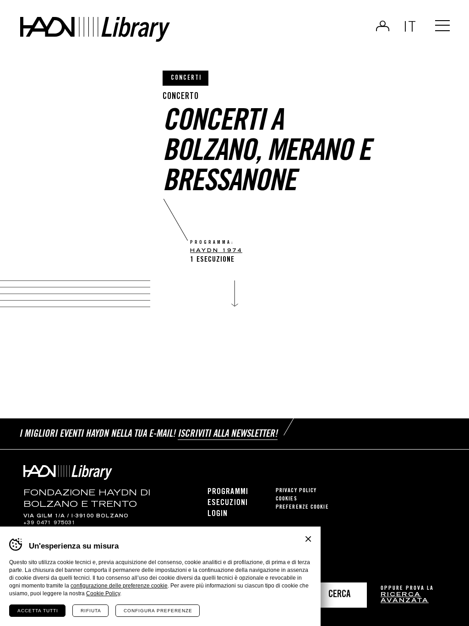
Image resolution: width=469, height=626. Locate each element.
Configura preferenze (158, 610)
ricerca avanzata (405, 598)
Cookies (286, 499)
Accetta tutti (37, 610)
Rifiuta (91, 610)
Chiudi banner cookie (308, 539)
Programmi (227, 492)
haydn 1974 (216, 250)
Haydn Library (95, 29)
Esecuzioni (227, 503)
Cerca (339, 595)
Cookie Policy (103, 593)
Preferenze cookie (302, 508)
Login (382, 25)
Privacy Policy (296, 491)
